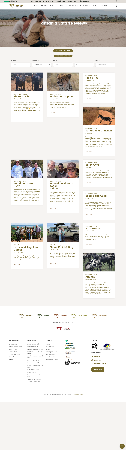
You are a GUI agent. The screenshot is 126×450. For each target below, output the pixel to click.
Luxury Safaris (13, 351)
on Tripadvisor (13, 1)
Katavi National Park (32, 346)
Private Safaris (13, 357)
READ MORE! (17, 117)
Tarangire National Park (33, 381)
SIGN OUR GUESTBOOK (63, 51)
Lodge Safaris (13, 344)
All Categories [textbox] (38, 64)
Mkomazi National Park (33, 363)
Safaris (35, 5)
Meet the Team (50, 346)
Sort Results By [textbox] (102, 64)
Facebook (97, 356)
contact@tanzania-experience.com (66, 1)
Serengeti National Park (34, 379)
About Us (94, 5)
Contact (104, 5)
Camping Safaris (13, 349)
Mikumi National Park (33, 360)
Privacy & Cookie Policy (52, 359)
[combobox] (42, 65)
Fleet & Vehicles (50, 354)
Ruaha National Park (32, 372)
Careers (48, 349)
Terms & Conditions (51, 357)
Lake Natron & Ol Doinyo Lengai (34, 352)
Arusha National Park (33, 344)
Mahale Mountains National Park (35, 356)
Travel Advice (84, 5)
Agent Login (98, 369)
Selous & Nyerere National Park (34, 375)
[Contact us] (122, 446)
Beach (52, 5)
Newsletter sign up (100, 363)
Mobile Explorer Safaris (15, 346)
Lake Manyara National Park (35, 349)
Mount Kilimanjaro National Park (35, 366)
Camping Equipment (51, 351)
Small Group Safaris (14, 354)
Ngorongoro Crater (32, 369)
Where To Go (61, 5)
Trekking (43, 5)
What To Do (72, 5)
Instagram (97, 360)
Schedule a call (84, 1)
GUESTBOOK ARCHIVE (63, 56)
